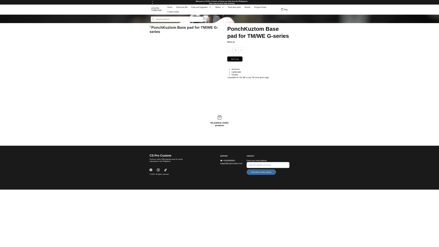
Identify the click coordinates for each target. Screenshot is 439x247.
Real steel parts (234, 7)
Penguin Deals (260, 7)
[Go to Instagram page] (158, 170)
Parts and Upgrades (199, 7)
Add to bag (235, 59)
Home (169, 7)
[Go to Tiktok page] (165, 170)
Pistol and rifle (182, 7)
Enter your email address (257, 161)
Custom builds (173, 12)
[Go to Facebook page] (151, 170)
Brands (247, 7)
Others (218, 7)
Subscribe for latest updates (261, 172)
